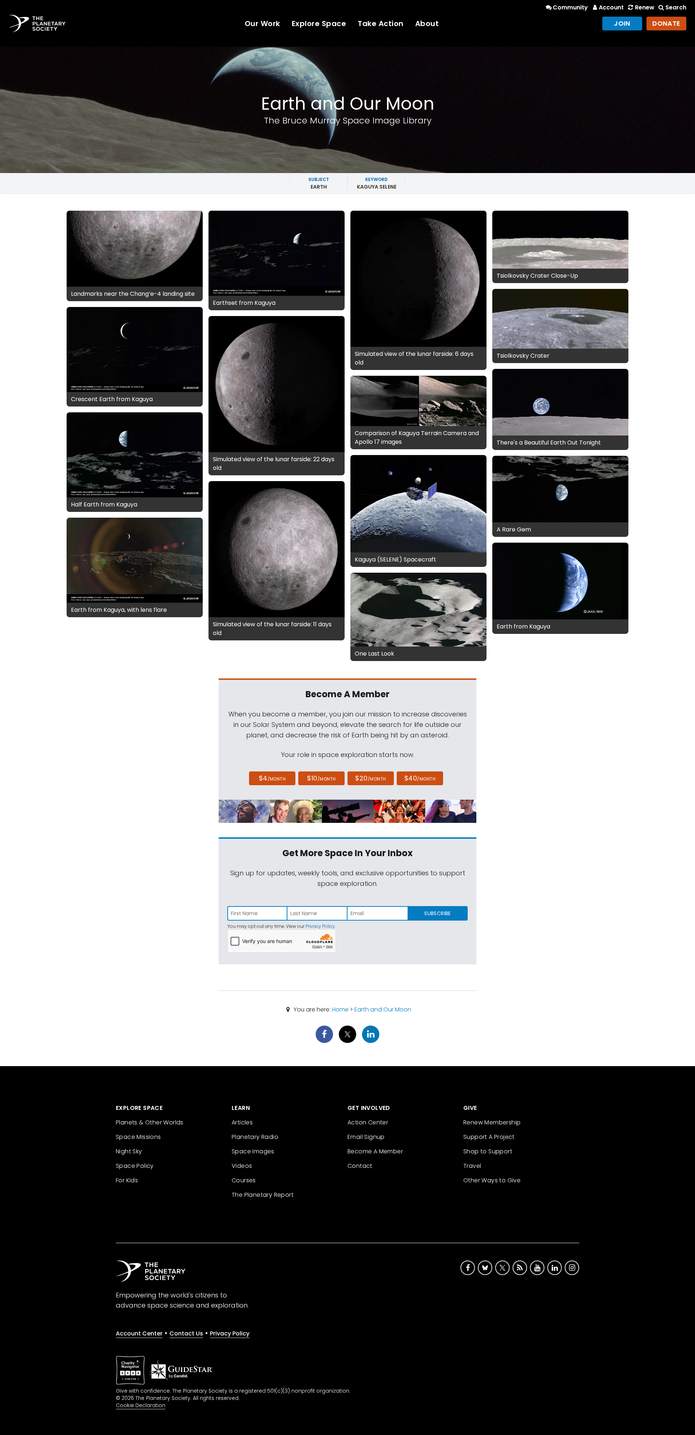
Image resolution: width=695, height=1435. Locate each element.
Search (675, 7)
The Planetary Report (263, 1195)
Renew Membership (492, 1122)
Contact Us (186, 1333)
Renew (644, 7)
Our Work (262, 23)
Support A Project (489, 1137)
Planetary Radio (255, 1137)
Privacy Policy (320, 926)
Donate (666, 23)
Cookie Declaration (140, 1405)
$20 (370, 778)
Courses (244, 1180)
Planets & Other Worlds (150, 1122)
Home (340, 1009)
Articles (242, 1122)
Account (611, 7)
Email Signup (366, 1137)
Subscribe (437, 913)
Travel (472, 1166)
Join (622, 23)
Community (570, 7)
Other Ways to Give (492, 1180)
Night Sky (129, 1151)
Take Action (381, 23)
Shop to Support (487, 1151)
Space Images (253, 1151)
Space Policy (135, 1166)
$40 (419, 778)
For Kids (127, 1180)
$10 (321, 778)
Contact (360, 1166)
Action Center (368, 1122)
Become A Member (375, 1151)
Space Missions (138, 1137)
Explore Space (319, 23)
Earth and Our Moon (382, 1009)
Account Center (139, 1333)
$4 (272, 778)
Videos (242, 1166)
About (427, 23)
